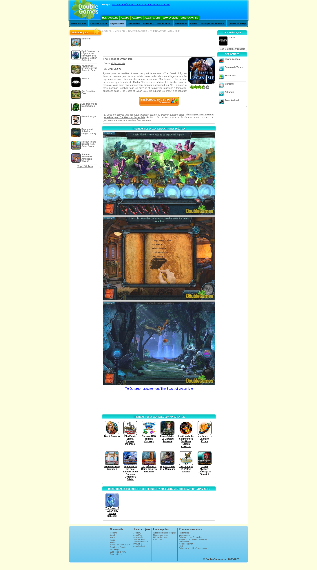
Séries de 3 (148, 24)
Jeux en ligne (170, 18)
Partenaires (184, 533)
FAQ (181, 546)
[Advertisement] (159, 44)
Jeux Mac (137, 18)
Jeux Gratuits (152, 18)
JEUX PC (120, 31)
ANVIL (113, 537)
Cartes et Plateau (98, 24)
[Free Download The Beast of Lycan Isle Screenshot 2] (159, 258)
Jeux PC (125, 18)
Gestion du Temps (237, 24)
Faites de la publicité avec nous (193, 548)
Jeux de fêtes (133, 24)
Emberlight (114, 549)
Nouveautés (116, 529)
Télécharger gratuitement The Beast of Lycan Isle (159, 388)
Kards (112, 540)
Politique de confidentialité (190, 537)
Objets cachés (189, 18)
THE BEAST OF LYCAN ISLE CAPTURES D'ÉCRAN (158, 129)
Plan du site (184, 541)
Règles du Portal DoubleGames (193, 539)
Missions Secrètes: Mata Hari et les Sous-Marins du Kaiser (141, 4)
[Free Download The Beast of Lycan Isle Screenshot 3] (159, 343)
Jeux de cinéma (164, 24)
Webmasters (184, 535)
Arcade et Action (78, 24)
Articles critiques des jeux (164, 533)
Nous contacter (186, 544)
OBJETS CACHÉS (137, 31)
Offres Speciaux (160, 537)
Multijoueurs (110, 18)
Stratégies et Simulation (212, 24)
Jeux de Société (140, 541)
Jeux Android (232, 100)
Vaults (112, 542)
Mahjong (229, 84)
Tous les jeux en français (232, 49)
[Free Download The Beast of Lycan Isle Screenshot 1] (159, 174)
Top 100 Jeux (85, 166)
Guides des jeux (160, 535)
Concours (157, 539)
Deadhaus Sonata (118, 547)
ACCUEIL (107, 31)
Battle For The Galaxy (120, 545)
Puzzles (193, 24)
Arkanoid (229, 92)
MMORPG (138, 544)
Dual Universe (116, 554)
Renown (113, 533)
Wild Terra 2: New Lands (118, 553)
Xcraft (112, 535)
